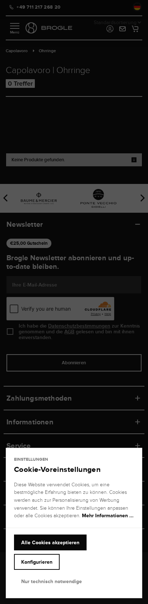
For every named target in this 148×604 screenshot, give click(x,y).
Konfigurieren (36, 562)
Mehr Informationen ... (108, 515)
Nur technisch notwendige (51, 581)
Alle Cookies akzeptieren (50, 542)
